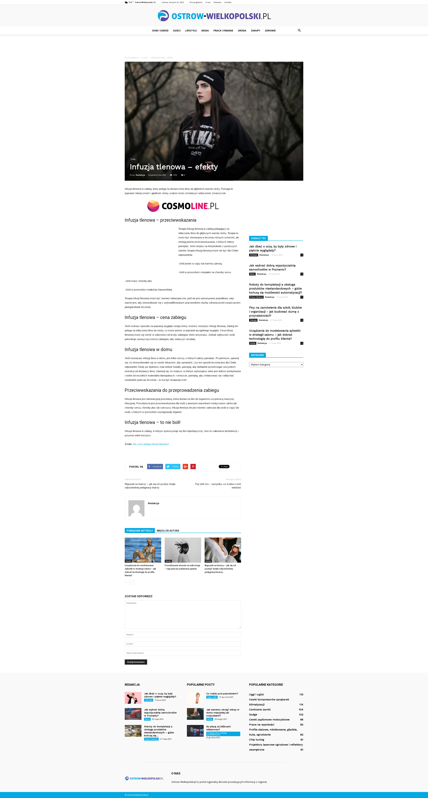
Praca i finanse (223, 30)
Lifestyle (191, 30)
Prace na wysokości (261, 724)
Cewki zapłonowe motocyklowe (269, 719)
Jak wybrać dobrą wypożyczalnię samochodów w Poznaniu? (160, 712)
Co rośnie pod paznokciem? (222, 693)
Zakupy (255, 30)
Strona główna (196, 2)
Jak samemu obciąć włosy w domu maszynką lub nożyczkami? (222, 712)
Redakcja (140, 175)
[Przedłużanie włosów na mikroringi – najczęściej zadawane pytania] (183, 550)
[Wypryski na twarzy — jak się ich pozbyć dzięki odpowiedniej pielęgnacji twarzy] (223, 550)
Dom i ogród (160, 30)
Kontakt (228, 2)
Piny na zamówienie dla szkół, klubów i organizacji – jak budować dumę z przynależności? (275, 311)
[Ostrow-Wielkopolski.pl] (214, 16)
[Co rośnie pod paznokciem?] (195, 698)
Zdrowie (270, 30)
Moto (252, 274)
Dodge (253, 714)
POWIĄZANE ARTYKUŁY (140, 530)
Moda (205, 30)
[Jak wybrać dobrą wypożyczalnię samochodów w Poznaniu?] (133, 714)
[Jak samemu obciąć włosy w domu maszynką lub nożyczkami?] (195, 714)
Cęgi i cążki (212, 697)
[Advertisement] (214, 46)
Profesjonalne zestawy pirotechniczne (217, 734)
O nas (207, 2)
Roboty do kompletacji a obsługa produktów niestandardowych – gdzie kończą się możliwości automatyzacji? (275, 288)
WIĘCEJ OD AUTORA (168, 530)
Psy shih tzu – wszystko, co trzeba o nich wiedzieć (218, 486)
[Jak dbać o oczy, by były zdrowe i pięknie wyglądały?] (133, 698)
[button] (299, 31)
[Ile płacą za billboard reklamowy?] (195, 731)
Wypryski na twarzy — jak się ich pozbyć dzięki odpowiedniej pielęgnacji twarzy (150, 486)
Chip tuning (256, 739)
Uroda (242, 30)
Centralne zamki (260, 709)
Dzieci (177, 30)
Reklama (217, 2)
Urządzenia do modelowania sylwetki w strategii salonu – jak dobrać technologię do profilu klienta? (274, 334)
